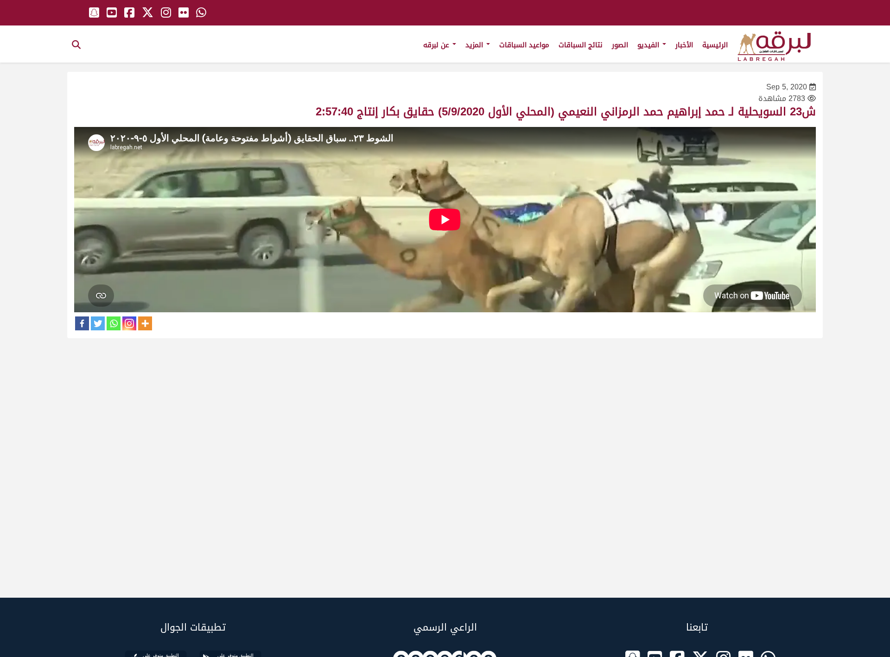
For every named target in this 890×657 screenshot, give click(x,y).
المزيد (475, 44)
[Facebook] (82, 323)
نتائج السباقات (581, 44)
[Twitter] (98, 323)
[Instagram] (129, 323)
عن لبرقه (437, 44)
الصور (620, 44)
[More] (145, 323)
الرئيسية (715, 44)
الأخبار (684, 44)
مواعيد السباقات (524, 44)
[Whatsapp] (114, 323)
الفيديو (649, 44)
